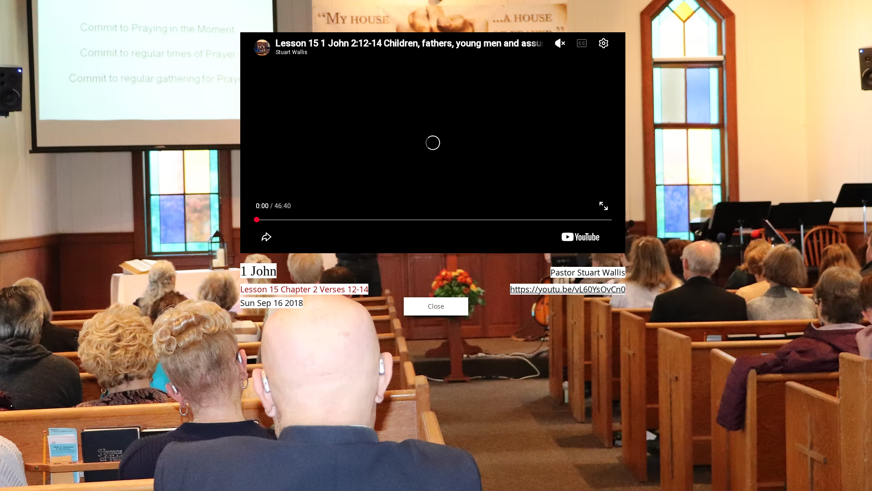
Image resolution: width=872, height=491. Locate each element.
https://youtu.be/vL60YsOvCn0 (567, 289)
